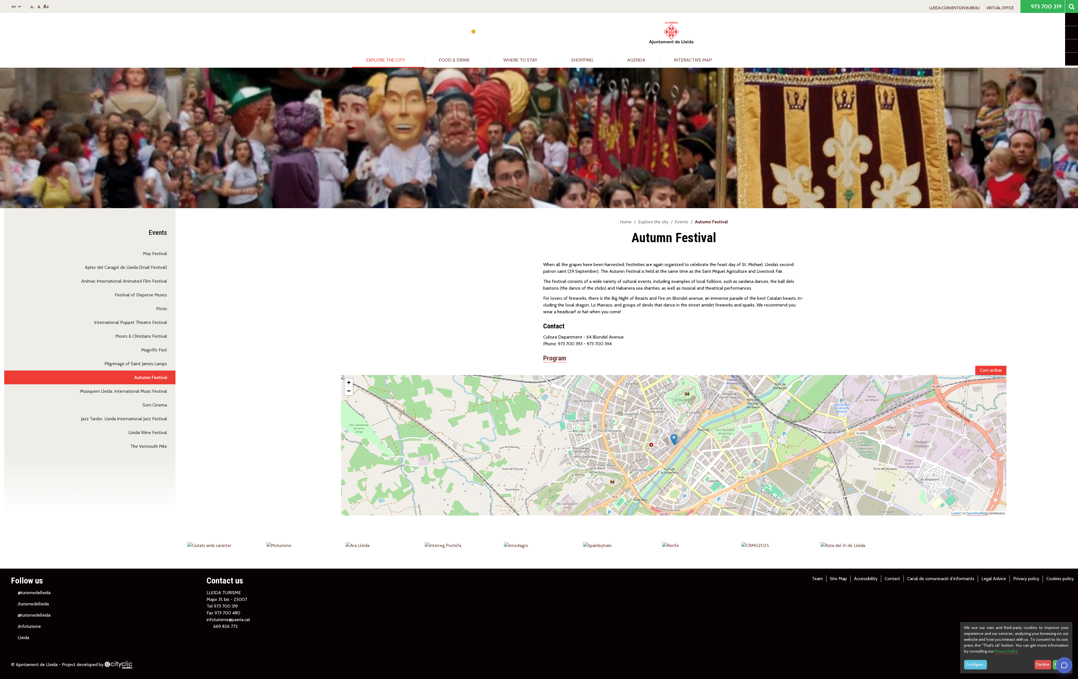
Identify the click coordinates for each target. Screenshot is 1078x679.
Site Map (838, 578)
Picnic (161, 308)
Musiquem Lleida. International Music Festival (123, 391)
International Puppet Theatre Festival (130, 322)
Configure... (975, 664)
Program (554, 358)
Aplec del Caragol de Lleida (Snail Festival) (126, 267)
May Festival (155, 253)
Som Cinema (155, 405)
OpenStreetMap (977, 513)
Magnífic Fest (154, 350)
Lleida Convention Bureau (954, 8)
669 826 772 (225, 626)
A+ (46, 6)
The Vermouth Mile (148, 446)
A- (33, 7)
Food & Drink (455, 60)
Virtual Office (1000, 8)
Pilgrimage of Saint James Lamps (135, 363)
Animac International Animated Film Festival (124, 281)
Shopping (582, 60)
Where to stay (520, 60)
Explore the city (386, 60)
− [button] (349, 390)
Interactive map (693, 60)
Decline (1042, 664)
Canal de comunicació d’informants (940, 578)
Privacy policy (1026, 578)
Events (681, 221)
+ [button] (349, 382)
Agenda (636, 60)
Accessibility (866, 578)
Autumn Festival (150, 377)
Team (817, 578)
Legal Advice (993, 578)
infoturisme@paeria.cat (228, 619)
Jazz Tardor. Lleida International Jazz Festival (124, 418)
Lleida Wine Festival (147, 432)
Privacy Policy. (1006, 651)
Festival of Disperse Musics (141, 295)
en (14, 6)
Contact (892, 578)
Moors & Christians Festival (141, 336)
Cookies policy (1060, 578)
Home (626, 221)
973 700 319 (1045, 6)
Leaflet (956, 513)
